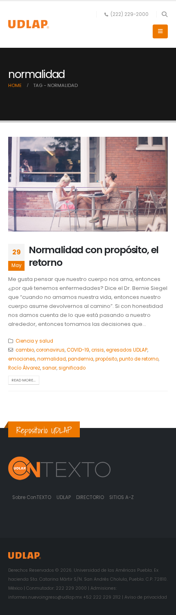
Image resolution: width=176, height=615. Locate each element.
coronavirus (50, 350)
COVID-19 (78, 350)
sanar (49, 368)
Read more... (23, 380)
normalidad (51, 359)
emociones (21, 359)
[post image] (88, 184)
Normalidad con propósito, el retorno (93, 256)
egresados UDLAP (126, 350)
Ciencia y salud (34, 341)
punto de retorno (138, 359)
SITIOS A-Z (121, 497)
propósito (106, 359)
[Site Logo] (28, 24)
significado (72, 368)
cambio (25, 350)
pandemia (80, 359)
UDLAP (64, 497)
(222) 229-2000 (130, 14)
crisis (97, 350)
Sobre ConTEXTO (31, 497)
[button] (164, 14)
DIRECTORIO (90, 497)
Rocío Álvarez (24, 368)
